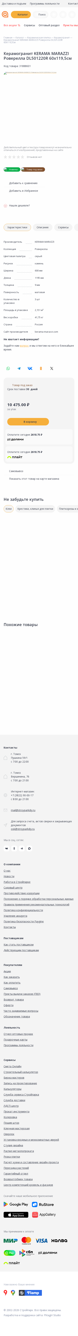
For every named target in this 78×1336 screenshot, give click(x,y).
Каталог (23, 14)
